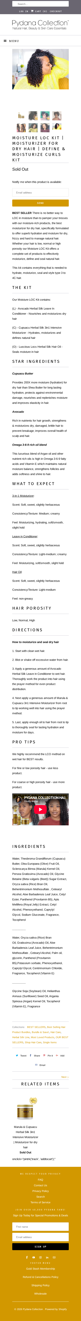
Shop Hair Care (33, 1042)
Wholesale (40, 1293)
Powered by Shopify (56, 1309)
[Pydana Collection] (40, 26)
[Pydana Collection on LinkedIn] (47, 1257)
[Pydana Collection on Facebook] (26, 1257)
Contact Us (40, 1185)
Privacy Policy (40, 1191)
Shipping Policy (40, 1285)
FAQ (40, 1179)
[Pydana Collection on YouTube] (33, 1257)
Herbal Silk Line (20, 1037)
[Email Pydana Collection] (54, 1257)
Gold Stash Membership (40, 1268)
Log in (23, 11)
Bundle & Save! (40, 1032)
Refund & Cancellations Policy (40, 1276)
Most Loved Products (42, 1037)
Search (40, 1196)
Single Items (50, 1042)
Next (64, 1077)
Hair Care (55, 1032)
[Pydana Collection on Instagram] (40, 1257)
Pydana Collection (33, 1309)
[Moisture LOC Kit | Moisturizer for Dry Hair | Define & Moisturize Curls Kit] (40, 69)
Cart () (40, 11)
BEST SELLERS (36, 1027)
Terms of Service (40, 1202)
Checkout (56, 11)
